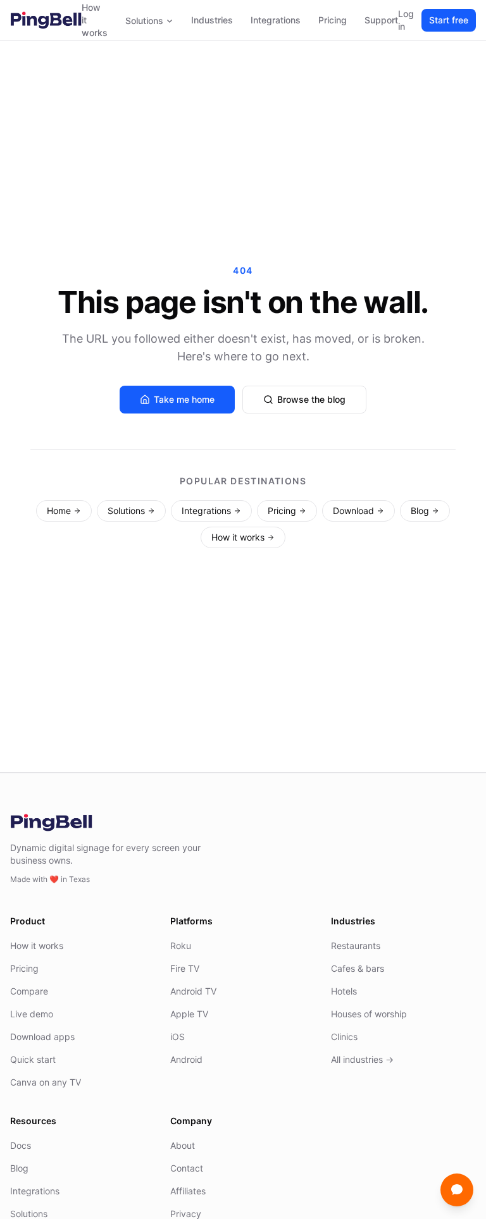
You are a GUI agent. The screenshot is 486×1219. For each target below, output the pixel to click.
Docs (20, 1145)
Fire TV (184, 968)
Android (186, 1059)
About (182, 1145)
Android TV (193, 991)
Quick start (33, 1059)
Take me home (184, 399)
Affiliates (188, 1190)
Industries (212, 20)
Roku (180, 945)
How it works (95, 20)
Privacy (185, 1213)
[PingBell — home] (46, 20)
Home (59, 510)
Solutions (144, 20)
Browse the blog (311, 399)
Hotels (344, 991)
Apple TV (189, 1013)
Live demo (31, 1013)
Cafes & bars (357, 968)
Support (381, 20)
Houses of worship (369, 1013)
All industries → (362, 1059)
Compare (29, 991)
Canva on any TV (45, 1082)
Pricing (332, 20)
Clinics (344, 1036)
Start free (448, 20)
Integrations (276, 20)
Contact (186, 1168)
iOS (177, 1036)
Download (353, 510)
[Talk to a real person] (456, 1189)
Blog (420, 510)
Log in (406, 20)
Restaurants (355, 945)
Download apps (42, 1036)
